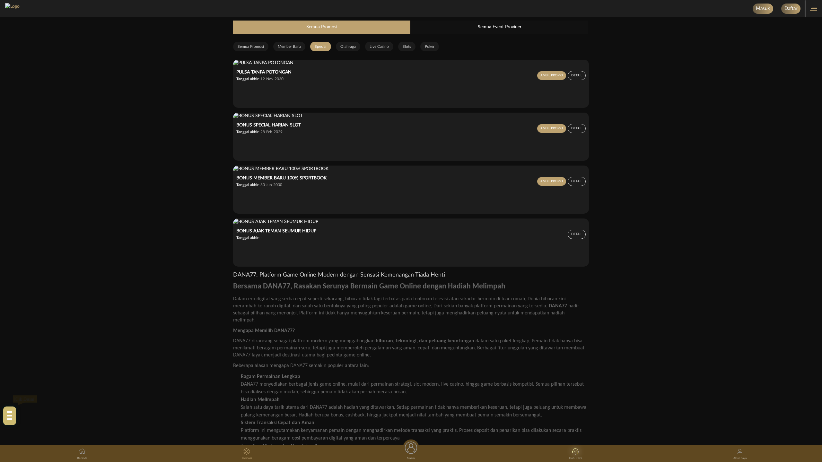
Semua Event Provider (499, 27)
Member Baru (289, 46)
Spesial (321, 46)
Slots (407, 46)
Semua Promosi (321, 27)
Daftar (790, 8)
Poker (429, 46)
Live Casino (379, 46)
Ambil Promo (551, 75)
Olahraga (348, 46)
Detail (576, 75)
